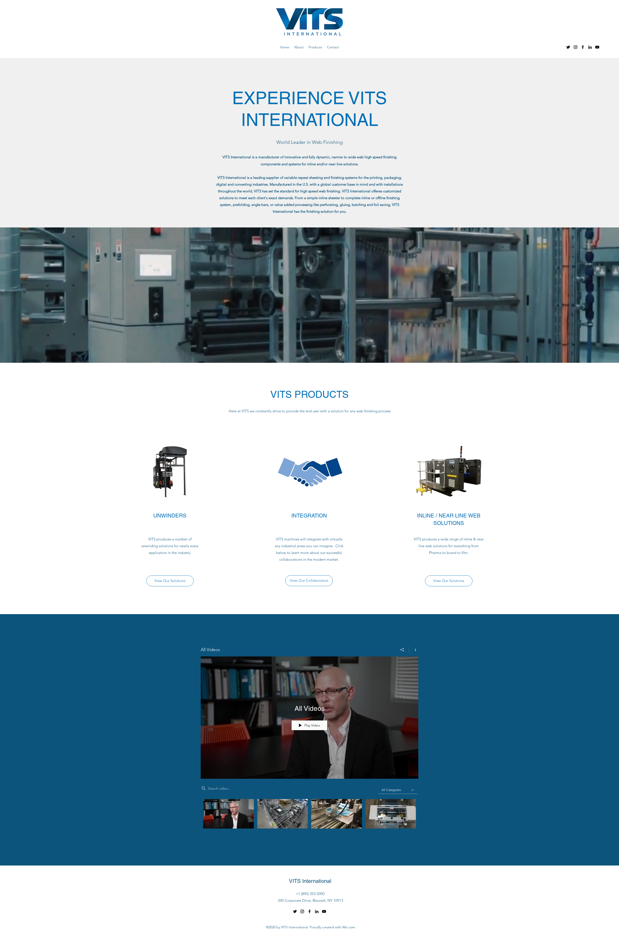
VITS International (310, 881)
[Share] (402, 650)
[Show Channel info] (413, 650)
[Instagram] (575, 47)
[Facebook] (582, 47)
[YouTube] (597, 47)
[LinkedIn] (590, 47)
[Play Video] (228, 814)
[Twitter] (568, 47)
